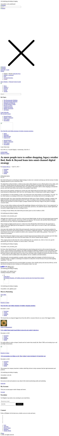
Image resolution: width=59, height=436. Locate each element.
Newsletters (6, 120)
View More (3, 294)
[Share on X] (4, 267)
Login (7, 69)
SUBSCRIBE (4, 152)
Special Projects (7, 116)
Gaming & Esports (8, 107)
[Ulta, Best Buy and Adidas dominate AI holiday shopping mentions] (4, 301)
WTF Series (7, 119)
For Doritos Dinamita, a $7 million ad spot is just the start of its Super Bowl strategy (24, 278)
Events (15, 81)
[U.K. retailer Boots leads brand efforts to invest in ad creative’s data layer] (4, 325)
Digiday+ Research (8, 117)
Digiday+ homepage (9, 75)
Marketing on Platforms (9, 103)
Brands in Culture (8, 105)
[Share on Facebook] (3, 267)
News (2, 81)
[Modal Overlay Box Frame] (12, 404)
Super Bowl (7, 276)
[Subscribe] (3, 68)
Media (5, 133)
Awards (19, 81)
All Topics (6, 109)
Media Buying (7, 136)
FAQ (5, 76)
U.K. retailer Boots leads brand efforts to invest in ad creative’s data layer (20, 330)
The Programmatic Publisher (11, 100)
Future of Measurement (6, 327)
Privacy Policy (7, 428)
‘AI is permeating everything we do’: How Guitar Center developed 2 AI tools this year (23, 356)
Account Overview (8, 77)
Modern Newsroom (8, 108)
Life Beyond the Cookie (9, 104)
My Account (4, 113)
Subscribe (3, 69)
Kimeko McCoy (6, 166)
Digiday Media (7, 430)
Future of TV (7, 137)
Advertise (6, 426)
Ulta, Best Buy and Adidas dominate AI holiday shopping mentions (17, 131)
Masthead (6, 429)
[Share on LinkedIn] (1, 267)
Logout (5, 79)
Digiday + (6, 81)
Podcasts (11, 81)
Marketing (6, 135)
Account (3, 392)
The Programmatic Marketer (10, 101)
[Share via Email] (6, 267)
